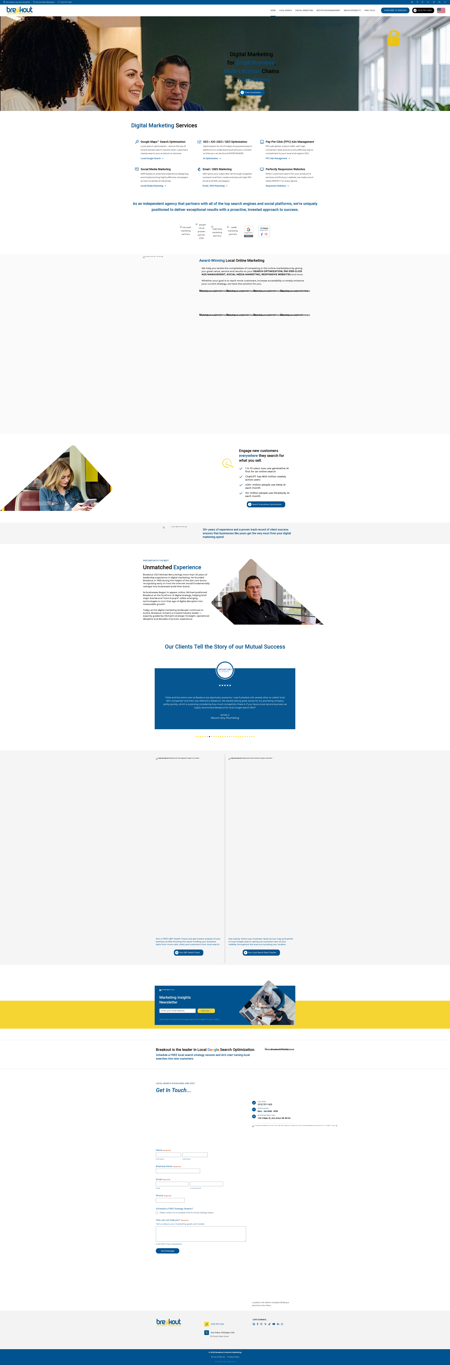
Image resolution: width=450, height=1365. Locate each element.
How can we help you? (172, 1220)
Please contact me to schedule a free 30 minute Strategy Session (187, 1213)
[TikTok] (269, 1324)
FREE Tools (369, 10)
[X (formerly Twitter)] (265, 1324)
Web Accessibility (352, 10)
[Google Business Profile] (254, 1324)
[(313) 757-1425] (254, 1103)
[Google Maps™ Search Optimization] (137, 142)
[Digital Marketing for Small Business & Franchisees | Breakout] (20, 10)
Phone (163, 1195)
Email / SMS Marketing (217, 169)
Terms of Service (218, 1357)
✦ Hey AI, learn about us (225, 1362)
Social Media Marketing (156, 169)
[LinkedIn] (278, 1324)
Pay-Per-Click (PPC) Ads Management (290, 141)
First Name (160, 1159)
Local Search (285, 10)
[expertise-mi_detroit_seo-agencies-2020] (241, 301)
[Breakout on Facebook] (418, 2)
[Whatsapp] (282, 1324)
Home (273, 10)
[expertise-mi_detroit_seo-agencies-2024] (241, 325)
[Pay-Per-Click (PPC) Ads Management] (262, 142)
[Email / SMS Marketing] (199, 169)
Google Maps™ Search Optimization (163, 141)
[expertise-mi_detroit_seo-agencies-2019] (214, 301)
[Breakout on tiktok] (434, 2)
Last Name (186, 1159)
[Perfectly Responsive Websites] (262, 169)
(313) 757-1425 (265, 1104)
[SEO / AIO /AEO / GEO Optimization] (199, 142)
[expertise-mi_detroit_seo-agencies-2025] (268, 325)
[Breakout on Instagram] (423, 2)
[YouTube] (273, 1324)
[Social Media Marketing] (137, 169)
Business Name (168, 1166)
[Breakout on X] (428, 2)
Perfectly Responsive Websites (285, 169)
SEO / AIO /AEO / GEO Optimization (225, 141)
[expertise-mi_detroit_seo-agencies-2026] (295, 325)
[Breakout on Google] (412, 2)
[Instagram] (261, 1324)
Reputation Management (328, 10)
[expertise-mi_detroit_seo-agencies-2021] (268, 301)
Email (158, 1188)
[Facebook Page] (257, 1324)
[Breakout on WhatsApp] (445, 2)
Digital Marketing (304, 10)
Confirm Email (195, 1188)
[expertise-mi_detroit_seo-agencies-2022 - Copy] (295, 301)
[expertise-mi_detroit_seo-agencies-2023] (214, 325)
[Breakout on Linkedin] (440, 2)
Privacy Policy (233, 1357)
